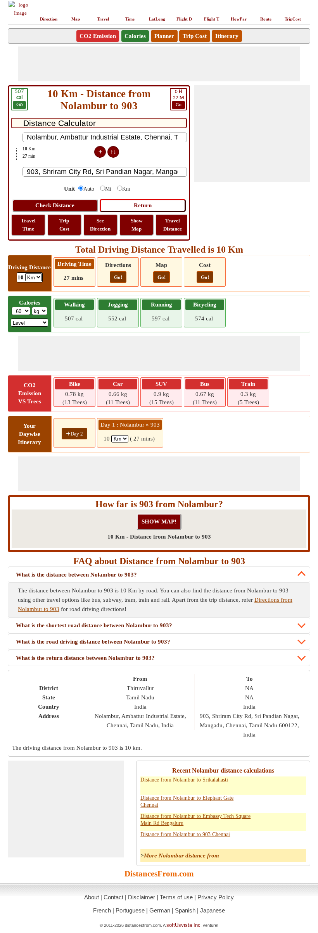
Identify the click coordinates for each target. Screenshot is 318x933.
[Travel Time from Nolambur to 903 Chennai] (296, 839)
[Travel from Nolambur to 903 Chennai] (279, 839)
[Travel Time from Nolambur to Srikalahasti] (296, 784)
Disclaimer (141, 897)
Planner (164, 36)
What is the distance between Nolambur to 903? (76, 575)
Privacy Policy (215, 897)
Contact (113, 897)
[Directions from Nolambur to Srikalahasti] (262, 784)
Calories (135, 36)
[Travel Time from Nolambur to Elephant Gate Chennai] (296, 802)
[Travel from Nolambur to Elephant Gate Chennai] (279, 802)
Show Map (136, 225)
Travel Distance (172, 225)
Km (126, 189)
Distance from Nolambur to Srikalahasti (184, 780)
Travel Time (28, 225)
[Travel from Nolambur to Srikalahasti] (279, 784)
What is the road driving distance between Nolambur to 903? (93, 642)
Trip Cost (195, 36)
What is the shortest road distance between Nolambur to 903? (94, 625)
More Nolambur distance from (181, 855)
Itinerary (226, 36)
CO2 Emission (98, 36)
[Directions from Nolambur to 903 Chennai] (262, 839)
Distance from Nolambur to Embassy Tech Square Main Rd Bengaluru (195, 819)
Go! (118, 277)
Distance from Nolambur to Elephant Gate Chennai (186, 801)
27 (178, 98)
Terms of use (176, 897)
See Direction (100, 225)
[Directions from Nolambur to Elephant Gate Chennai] (262, 802)
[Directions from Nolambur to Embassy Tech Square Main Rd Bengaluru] (262, 820)
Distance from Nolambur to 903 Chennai (185, 834)
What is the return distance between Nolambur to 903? (85, 658)
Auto (88, 189)
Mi (108, 189)
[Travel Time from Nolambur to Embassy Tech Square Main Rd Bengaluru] (296, 820)
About (91, 897)
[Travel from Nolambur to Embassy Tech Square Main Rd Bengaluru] (279, 820)
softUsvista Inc (183, 925)
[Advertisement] (159, 63)
